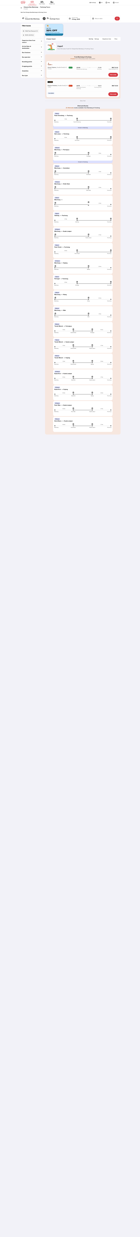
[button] (44, 18)
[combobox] (32, 18)
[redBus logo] (23, 2)
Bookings (93, 2)
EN (101, 2)
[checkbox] (32, 33)
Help (109, 2)
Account (117, 2)
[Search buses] (117, 18)
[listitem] (51, 93)
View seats (113, 74)
